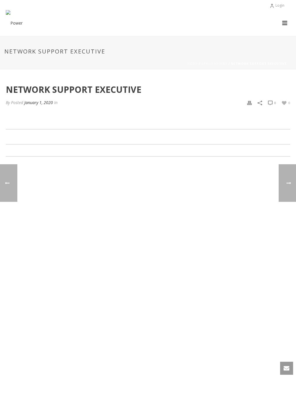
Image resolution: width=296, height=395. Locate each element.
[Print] (249, 102)
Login (279, 5)
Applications (214, 64)
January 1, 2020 (38, 102)
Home (192, 64)
